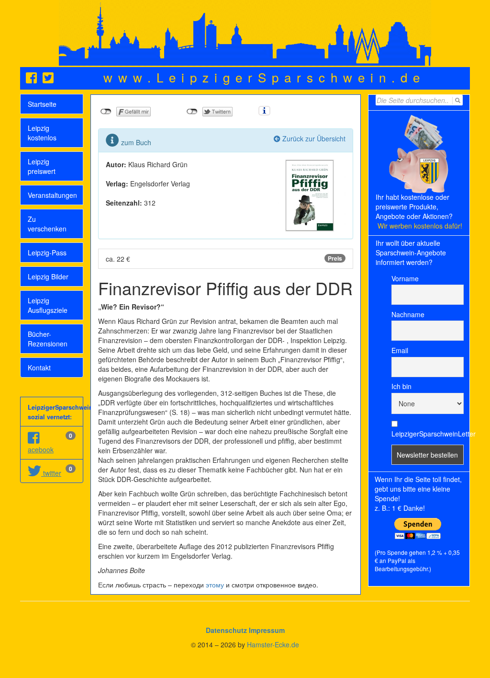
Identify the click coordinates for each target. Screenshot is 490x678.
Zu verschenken (47, 223)
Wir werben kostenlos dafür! (420, 225)
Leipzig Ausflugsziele (47, 305)
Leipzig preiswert (42, 166)
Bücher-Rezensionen (47, 338)
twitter (51, 473)
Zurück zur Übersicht (312, 138)
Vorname (405, 278)
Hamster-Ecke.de (273, 644)
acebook (41, 449)
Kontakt (39, 367)
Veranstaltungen (52, 195)
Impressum (267, 630)
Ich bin (401, 386)
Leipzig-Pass (47, 252)
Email (399, 350)
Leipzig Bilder (48, 276)
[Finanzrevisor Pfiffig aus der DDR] (309, 194)
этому (215, 584)
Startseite (42, 104)
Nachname (407, 314)
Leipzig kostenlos (42, 132)
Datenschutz (226, 630)
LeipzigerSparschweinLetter (427, 433)
